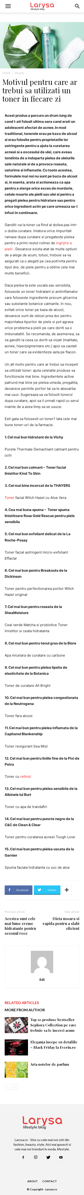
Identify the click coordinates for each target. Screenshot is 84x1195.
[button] (77, 6)
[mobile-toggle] (7, 6)
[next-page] (15, 1087)
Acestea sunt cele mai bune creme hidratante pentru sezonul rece (20, 926)
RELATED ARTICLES (22, 1002)
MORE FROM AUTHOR (25, 1010)
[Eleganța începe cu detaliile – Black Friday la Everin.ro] (16, 1047)
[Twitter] (48, 1157)
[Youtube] (61, 1157)
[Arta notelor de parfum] (16, 1070)
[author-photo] (42, 973)
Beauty (19, 73)
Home (6, 73)
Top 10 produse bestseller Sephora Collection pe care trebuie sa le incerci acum (53, 1025)
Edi (42, 979)
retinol (25, 776)
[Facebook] (23, 1157)
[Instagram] (35, 1157)
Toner (10, 497)
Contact (49, 1181)
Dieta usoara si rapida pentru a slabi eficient (61, 923)
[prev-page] (7, 1087)
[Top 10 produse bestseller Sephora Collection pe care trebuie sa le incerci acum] (16, 1025)
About (32, 1181)
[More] (67, 890)
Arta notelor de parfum (49, 1064)
